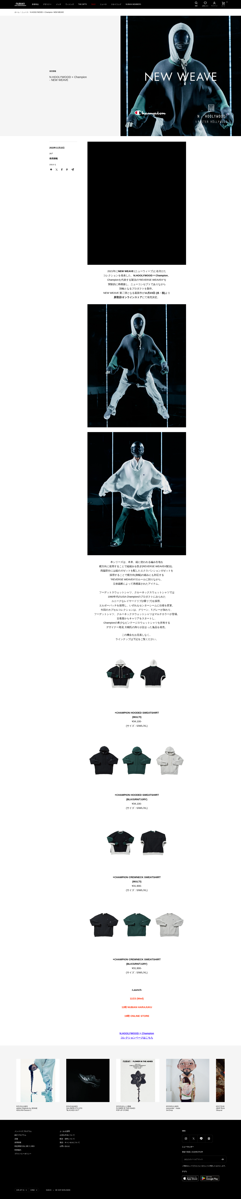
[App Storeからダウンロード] (190, 1178)
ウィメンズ (69, 4)
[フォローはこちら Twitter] (193, 1138)
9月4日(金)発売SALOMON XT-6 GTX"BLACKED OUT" (74, 1108)
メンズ (58, 4)
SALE (93, 4)
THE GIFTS (82, 4)
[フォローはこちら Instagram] (186, 1138)
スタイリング (116, 4)
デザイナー (47, 4)
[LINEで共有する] (51, 169)
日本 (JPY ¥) (20, 1190)
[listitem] (57, 170)
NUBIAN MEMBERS (133, 4)
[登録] (222, 1159)
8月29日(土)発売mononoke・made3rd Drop (173, 1108)
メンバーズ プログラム (23, 1131)
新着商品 (35, 4)
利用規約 (18, 1150)
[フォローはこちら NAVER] (209, 1138)
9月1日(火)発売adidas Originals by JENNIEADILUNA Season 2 (26, 1108)
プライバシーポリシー (23, 1154)
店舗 (16, 1139)
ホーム (17, 12)
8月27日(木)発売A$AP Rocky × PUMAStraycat (224, 1108)
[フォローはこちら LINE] (201, 1138)
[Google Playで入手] (209, 1178)
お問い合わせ (65, 1146)
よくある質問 (65, 1131)
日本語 (32, 1190)
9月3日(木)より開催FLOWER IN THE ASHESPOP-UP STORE (125, 1108)
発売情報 (52, 71)
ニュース (103, 4)
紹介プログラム (20, 1135)
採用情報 (18, 1142)
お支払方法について (67, 1135)
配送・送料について (67, 1139)
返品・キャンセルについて (70, 1142)
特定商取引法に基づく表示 (25, 1146)
